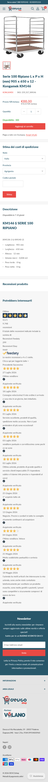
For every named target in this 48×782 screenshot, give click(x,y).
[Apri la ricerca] (32, 8)
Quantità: (7, 111)
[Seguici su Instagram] (9, 747)
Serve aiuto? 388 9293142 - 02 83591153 (24, 2)
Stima (9, 194)
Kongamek (8, 92)
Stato (5, 153)
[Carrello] (43, 8)
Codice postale (9, 178)
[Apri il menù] (4, 9)
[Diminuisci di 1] (24, 111)
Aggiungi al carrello (24, 126)
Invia (24, 653)
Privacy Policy (17, 660)
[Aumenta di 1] (38, 111)
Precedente (8, 365)
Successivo (18, 365)
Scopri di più (31, 135)
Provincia (7, 165)
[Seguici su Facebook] (4, 747)
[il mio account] (37, 8)
